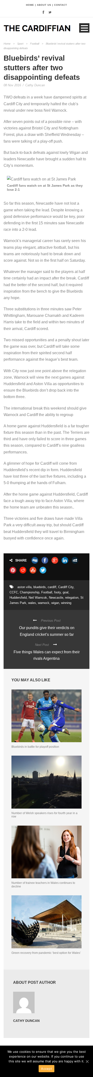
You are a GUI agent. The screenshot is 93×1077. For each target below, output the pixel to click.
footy (57, 592)
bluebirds (39, 587)
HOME (30, 5)
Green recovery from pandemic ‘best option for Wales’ (46, 953)
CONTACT (60, 5)
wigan (55, 603)
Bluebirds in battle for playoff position (35, 746)
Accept (46, 1069)
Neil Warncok (38, 597)
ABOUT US (44, 5)
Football (34, 43)
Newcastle (56, 597)
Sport (20, 43)
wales (32, 603)
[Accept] (87, 1061)
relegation (71, 597)
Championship (29, 592)
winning (66, 603)
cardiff (52, 587)
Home (7, 43)
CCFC (14, 592)
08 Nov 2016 (12, 85)
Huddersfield (18, 597)
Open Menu (84, 28)
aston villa (24, 587)
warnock (43, 603)
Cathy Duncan (35, 85)
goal (65, 592)
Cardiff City (65, 587)
